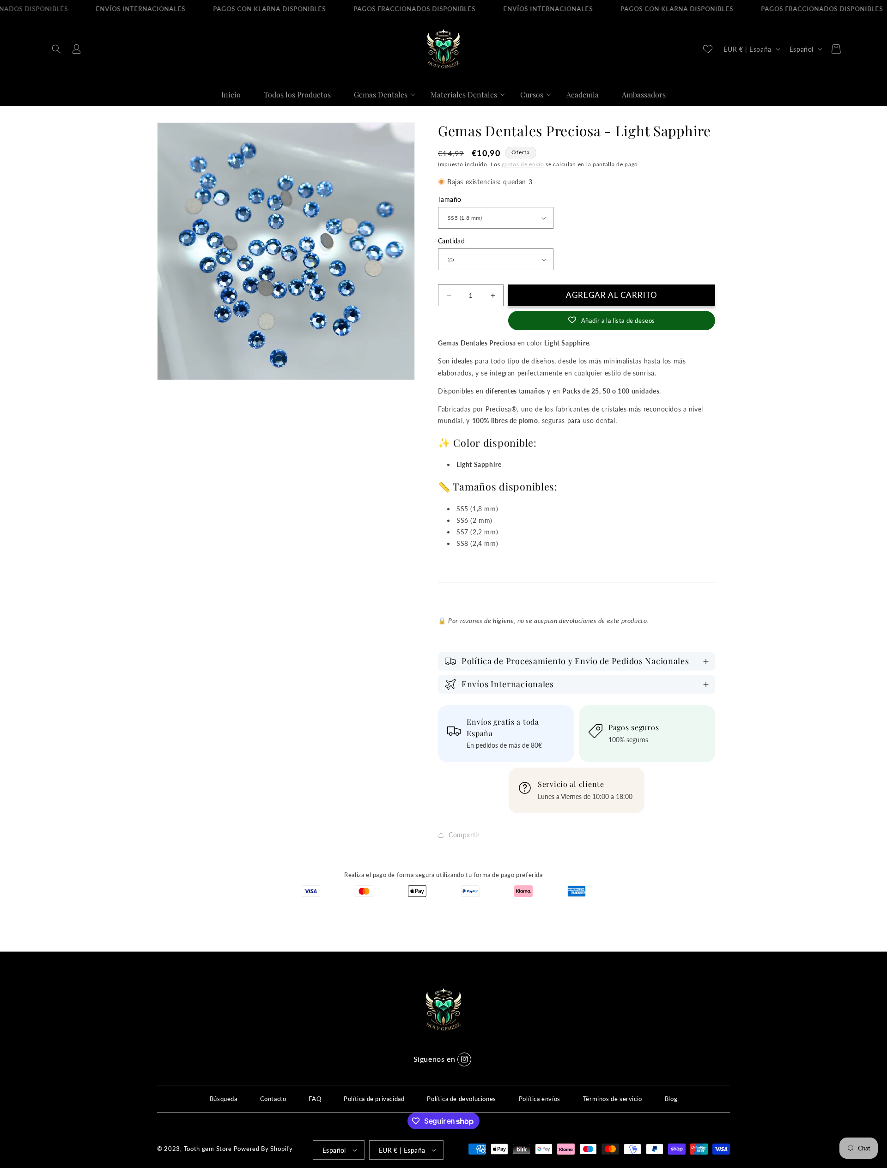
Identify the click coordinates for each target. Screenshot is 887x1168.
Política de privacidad (374, 1098)
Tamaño (449, 199)
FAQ (315, 1098)
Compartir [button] (464, 835)
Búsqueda (223, 1098)
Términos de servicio (612, 1098)
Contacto (273, 1098)
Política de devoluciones (461, 1098)
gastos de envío (523, 164)
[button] (56, 49)
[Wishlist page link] (707, 49)
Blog (671, 1098)
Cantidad (451, 241)
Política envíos (539, 1098)
